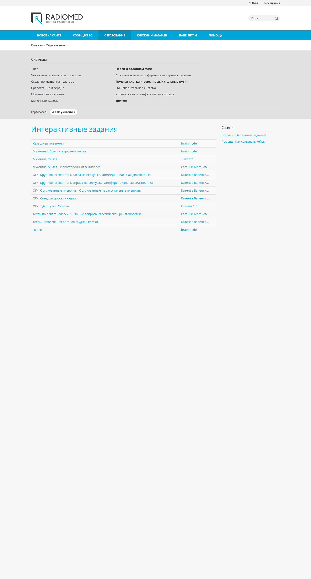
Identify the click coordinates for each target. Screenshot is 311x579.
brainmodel (189, 143)
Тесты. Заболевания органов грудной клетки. (66, 222)
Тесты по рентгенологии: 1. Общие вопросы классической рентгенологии (87, 214)
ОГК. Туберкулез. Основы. (51, 206)
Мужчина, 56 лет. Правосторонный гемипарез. (67, 167)
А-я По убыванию (63, 112)
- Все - (35, 69)
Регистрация (272, 2)
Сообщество (82, 35)
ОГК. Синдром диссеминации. (55, 198)
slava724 (187, 159)
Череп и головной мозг (134, 69)
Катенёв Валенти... (195, 175)
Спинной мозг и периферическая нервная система (153, 75)
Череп (37, 230)
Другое (121, 101)
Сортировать (39, 112)
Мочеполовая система (47, 94)
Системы (39, 59)
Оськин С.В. (189, 206)
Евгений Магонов (194, 167)
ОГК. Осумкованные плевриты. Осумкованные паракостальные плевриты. (87, 190)
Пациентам (188, 35)
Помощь (215, 35)
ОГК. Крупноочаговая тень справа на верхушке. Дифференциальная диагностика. (93, 183)
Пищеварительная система (136, 88)
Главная (37, 45)
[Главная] (57, 18)
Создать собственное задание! (244, 135)
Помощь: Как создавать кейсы (244, 141)
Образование (114, 35)
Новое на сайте (49, 35)
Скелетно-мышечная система (52, 81)
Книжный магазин (152, 35)
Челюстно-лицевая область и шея (56, 75)
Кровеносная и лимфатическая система (145, 94)
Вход (255, 2)
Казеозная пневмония (49, 143)
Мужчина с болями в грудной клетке (59, 151)
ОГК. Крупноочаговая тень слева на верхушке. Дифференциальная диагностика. (92, 175)
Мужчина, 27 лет (45, 159)
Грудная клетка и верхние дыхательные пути (151, 81)
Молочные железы (45, 101)
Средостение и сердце (47, 88)
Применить (277, 18)
